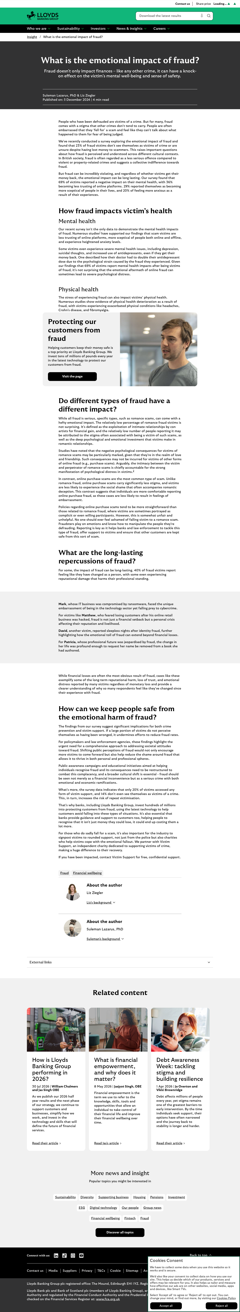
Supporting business (113, 1197)
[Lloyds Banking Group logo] (43, 16)
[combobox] (167, 16)
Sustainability (65, 1197)
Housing (139, 1197)
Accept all (166, 1305)
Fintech (130, 1218)
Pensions (156, 1197)
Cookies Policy (226, 1298)
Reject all (222, 1305)
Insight (32, 37)
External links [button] (40, 964)
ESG (82, 1208)
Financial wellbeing (87, 873)
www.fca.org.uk (108, 1299)
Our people (130, 1208)
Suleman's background (104, 939)
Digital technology (103, 1208)
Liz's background (99, 902)
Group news (152, 1208)
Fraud (64, 873)
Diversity (87, 1197)
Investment (176, 1197)
